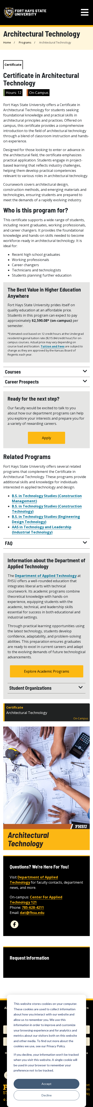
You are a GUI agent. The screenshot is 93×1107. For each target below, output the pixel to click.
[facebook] (14, 924)
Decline (47, 1095)
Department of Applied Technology (46, 575)
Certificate (13, 65)
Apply (46, 437)
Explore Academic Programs (46, 671)
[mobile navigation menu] (85, 12)
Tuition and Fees (52, 346)
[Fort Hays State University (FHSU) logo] (24, 12)
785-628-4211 (33, 907)
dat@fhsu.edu (32, 912)
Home (7, 42)
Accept (46, 1084)
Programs (25, 42)
